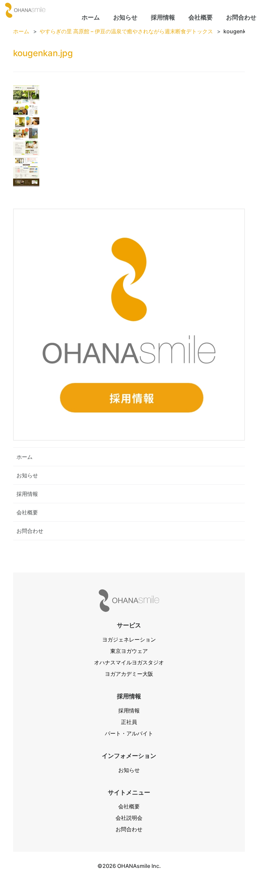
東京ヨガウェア (129, 651)
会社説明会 (129, 817)
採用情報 (27, 493)
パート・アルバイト (129, 733)
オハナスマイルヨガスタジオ (129, 662)
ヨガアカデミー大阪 (129, 673)
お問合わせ (29, 530)
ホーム (24, 456)
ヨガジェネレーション (129, 639)
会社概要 (27, 512)
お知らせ (27, 475)
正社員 (129, 722)
